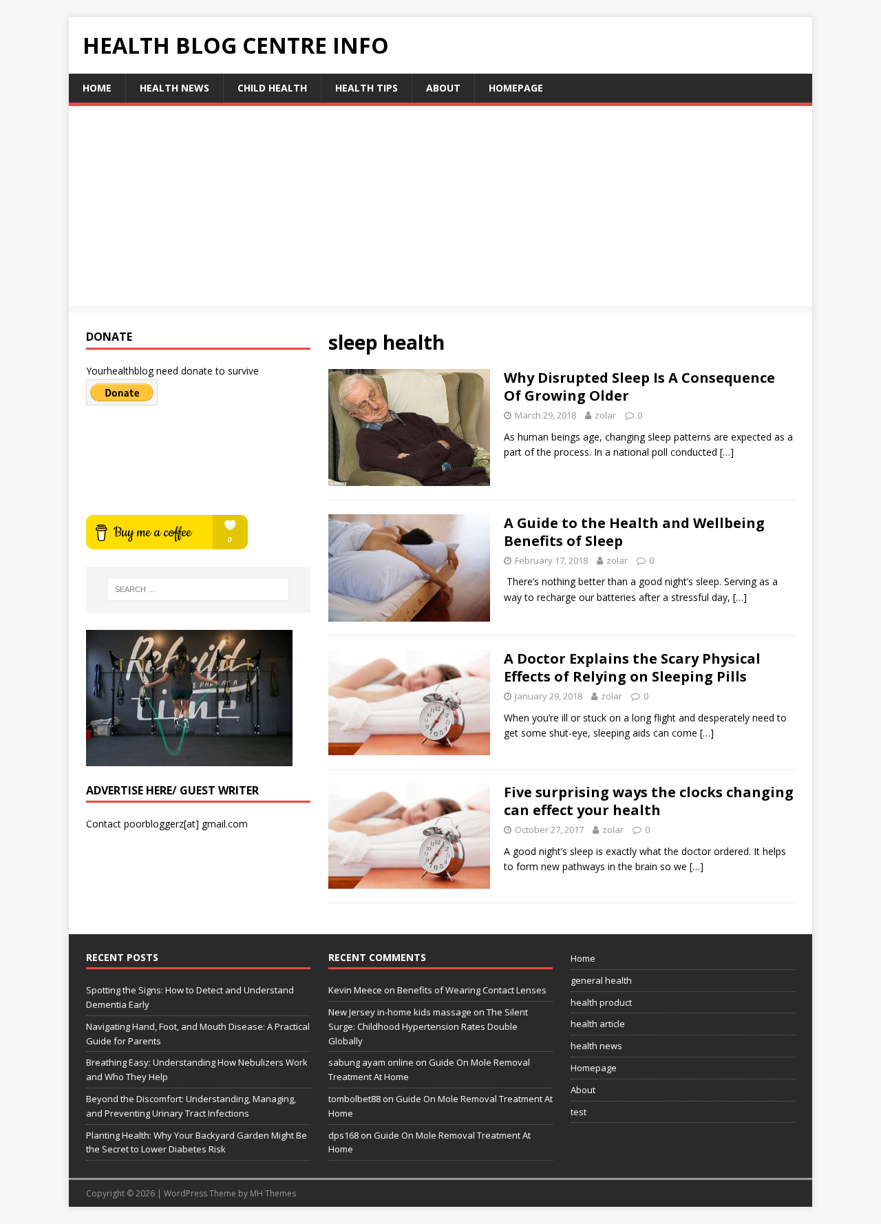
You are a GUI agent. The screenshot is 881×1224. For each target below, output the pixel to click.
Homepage (516, 87)
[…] (727, 451)
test (578, 1112)
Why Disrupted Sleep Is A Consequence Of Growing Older (639, 386)
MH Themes (273, 1193)
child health (272, 87)
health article (598, 1023)
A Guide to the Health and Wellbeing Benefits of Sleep (634, 532)
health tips (366, 87)
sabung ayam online (371, 1062)
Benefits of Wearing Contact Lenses (471, 990)
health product (601, 1002)
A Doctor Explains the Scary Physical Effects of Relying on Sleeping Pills (632, 667)
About (443, 87)
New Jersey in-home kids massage (399, 1012)
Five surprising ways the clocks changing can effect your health (649, 801)
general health (601, 980)
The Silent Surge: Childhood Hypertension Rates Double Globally (428, 1026)
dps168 (343, 1135)
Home (97, 87)
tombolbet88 (354, 1099)
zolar (605, 415)
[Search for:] (198, 589)
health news (174, 87)
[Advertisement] (440, 209)
